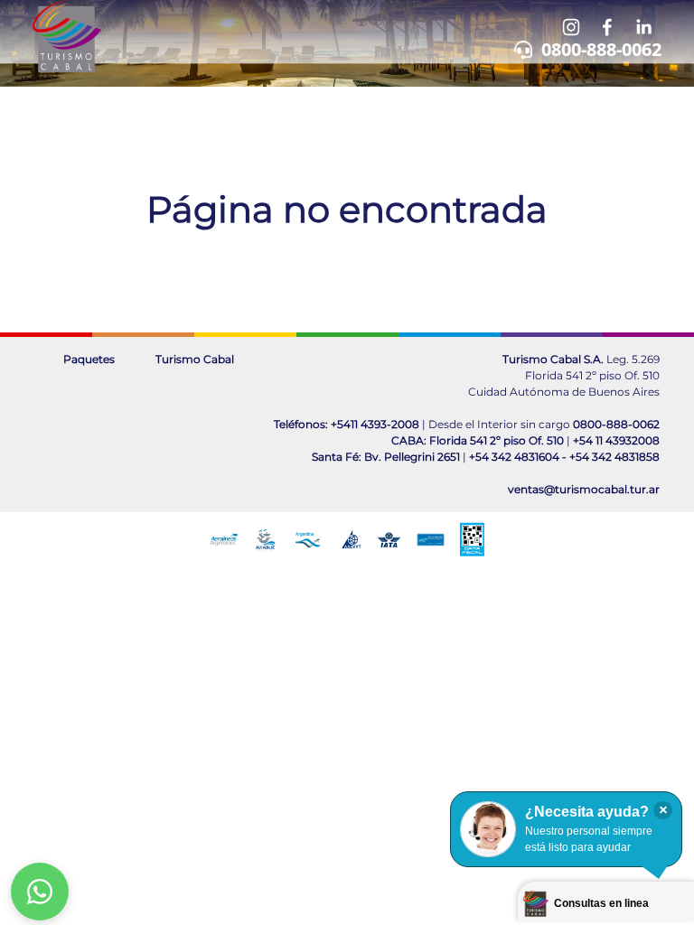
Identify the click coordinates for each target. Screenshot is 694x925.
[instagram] (571, 27)
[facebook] (607, 27)
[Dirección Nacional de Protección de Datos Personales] (430, 539)
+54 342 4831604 (514, 456)
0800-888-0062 (601, 49)
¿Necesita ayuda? (587, 811)
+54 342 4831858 (614, 456)
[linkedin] (643, 27)
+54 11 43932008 (616, 440)
